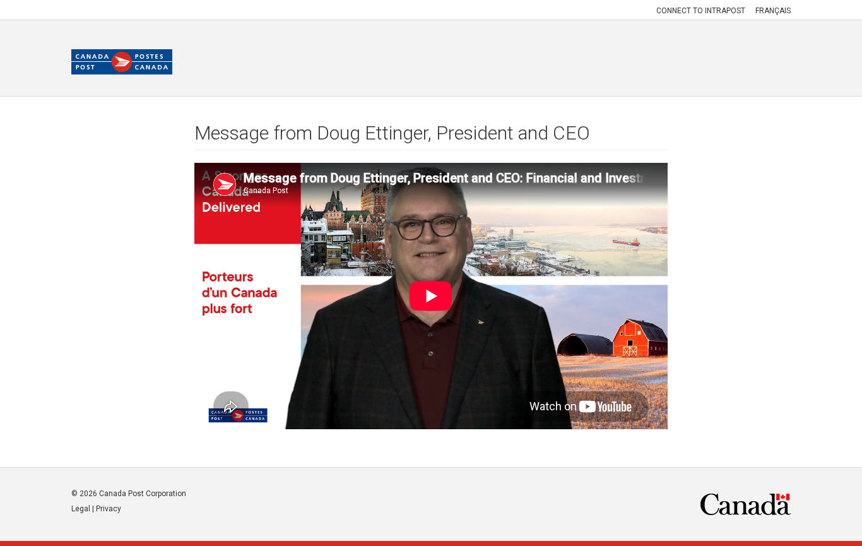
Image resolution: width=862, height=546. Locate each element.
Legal (80, 508)
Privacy (108, 508)
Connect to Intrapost (700, 10)
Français (773, 10)
